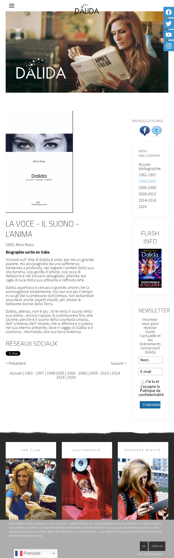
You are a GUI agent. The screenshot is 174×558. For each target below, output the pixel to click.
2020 (72, 377)
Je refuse (157, 546)
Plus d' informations (150, 554)
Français (31, 553)
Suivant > (118, 363)
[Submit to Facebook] (144, 130)
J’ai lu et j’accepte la (150, 388)
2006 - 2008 (77, 373)
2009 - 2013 (99, 373)
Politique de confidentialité (151, 392)
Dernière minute (143, 450)
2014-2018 (147, 200)
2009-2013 (147, 193)
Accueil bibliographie (150, 166)
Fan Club (31, 450)
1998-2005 (55, 373)
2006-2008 (147, 187)
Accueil (16, 373)
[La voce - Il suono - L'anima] (39, 161)
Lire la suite (30, 499)
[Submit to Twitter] (156, 130)
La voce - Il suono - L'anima (42, 228)
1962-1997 (147, 174)
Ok (143, 546)
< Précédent (16, 363)
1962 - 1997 (34, 373)
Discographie (87, 450)
